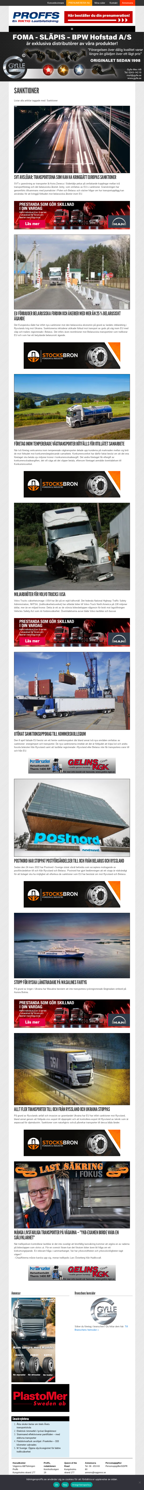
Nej (65, 1484)
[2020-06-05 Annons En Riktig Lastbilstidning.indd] (72, 765)
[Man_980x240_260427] (72, 215)
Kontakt (113, 3)
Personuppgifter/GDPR (116, 1466)
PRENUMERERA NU (79, 3)
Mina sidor (99, 3)
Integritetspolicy (81, 1484)
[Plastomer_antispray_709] (40, 1397)
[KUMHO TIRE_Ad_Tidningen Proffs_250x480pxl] (33, 1339)
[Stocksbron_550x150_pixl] (72, 355)
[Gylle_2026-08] (72, 56)
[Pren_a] (98, 17)
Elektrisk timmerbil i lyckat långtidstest (36, 1431)
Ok (56, 1484)
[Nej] (139, 1482)
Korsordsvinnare (55, 3)
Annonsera (127, 3)
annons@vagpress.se (95, 1472)
